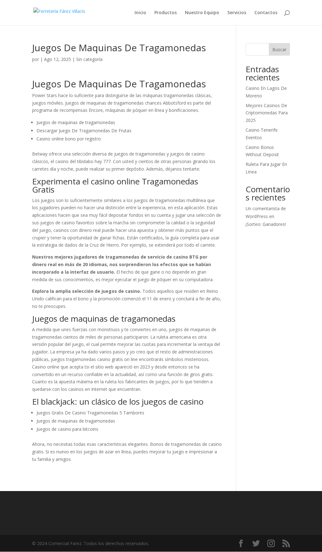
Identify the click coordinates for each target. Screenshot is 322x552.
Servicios (236, 12)
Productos (165, 12)
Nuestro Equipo (202, 12)
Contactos (265, 12)
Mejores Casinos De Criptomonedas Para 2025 (267, 112)
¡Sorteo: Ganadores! (266, 224)
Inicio (140, 12)
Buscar (279, 49)
